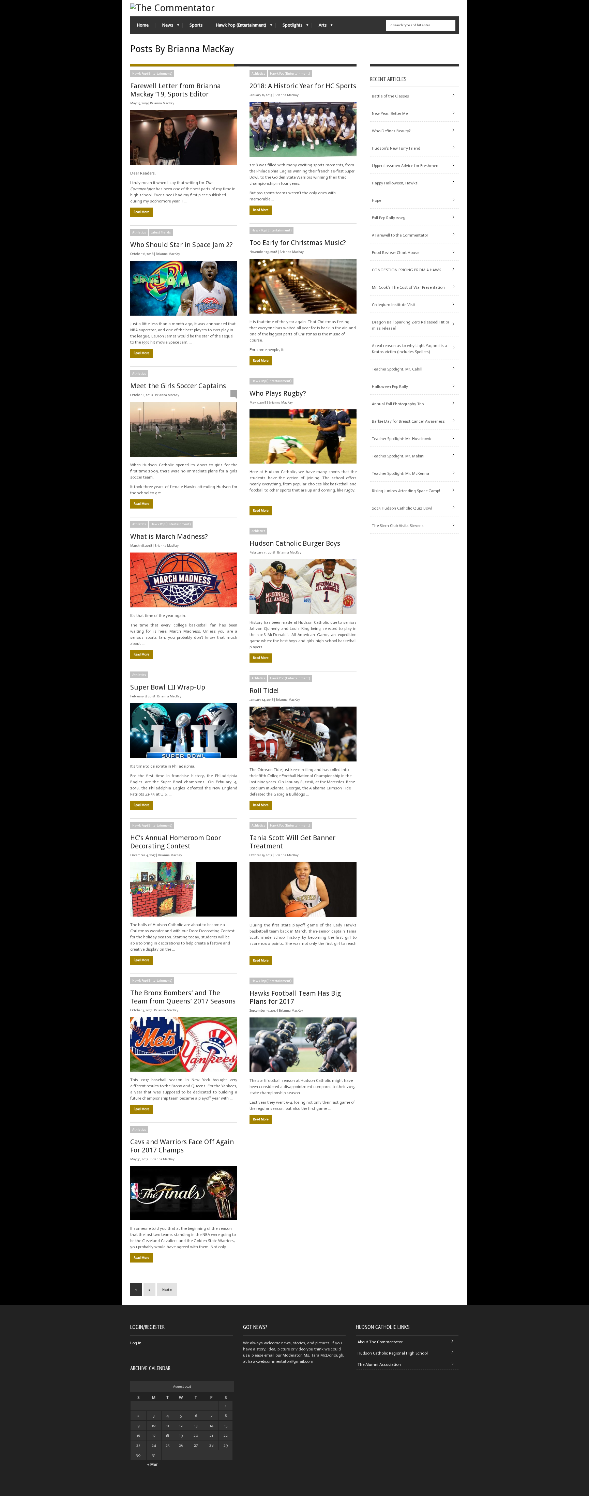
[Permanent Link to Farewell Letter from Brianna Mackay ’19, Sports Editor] (183, 137)
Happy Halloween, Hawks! (395, 183)
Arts (319, 26)
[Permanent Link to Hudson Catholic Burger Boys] (303, 586)
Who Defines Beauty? (391, 131)
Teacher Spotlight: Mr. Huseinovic (402, 438)
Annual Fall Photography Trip (398, 404)
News (164, 26)
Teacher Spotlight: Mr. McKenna (400, 473)
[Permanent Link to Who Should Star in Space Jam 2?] (183, 288)
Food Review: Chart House (395, 252)
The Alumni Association (379, 1364)
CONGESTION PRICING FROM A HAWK (406, 270)
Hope (376, 200)
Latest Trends (161, 232)
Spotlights (289, 26)
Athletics (258, 74)
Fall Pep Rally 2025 (388, 217)
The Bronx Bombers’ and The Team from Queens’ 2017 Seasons (183, 997)
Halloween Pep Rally (390, 386)
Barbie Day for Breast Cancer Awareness (408, 421)
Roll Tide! (264, 690)
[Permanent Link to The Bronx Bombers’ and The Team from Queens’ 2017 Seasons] (183, 1044)
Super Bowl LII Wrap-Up (167, 687)
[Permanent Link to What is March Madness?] (183, 580)
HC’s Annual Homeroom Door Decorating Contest (175, 842)
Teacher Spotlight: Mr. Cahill (397, 369)
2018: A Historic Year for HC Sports (303, 86)
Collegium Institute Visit (393, 304)
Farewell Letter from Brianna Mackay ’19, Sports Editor (175, 90)
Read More (141, 212)
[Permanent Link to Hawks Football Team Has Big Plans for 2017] (303, 1044)
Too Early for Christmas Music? (298, 243)
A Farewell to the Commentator (400, 235)
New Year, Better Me (390, 113)
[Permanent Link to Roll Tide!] (303, 734)
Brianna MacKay (162, 103)
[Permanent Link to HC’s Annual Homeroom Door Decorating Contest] (183, 889)
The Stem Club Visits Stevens (398, 525)
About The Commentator (380, 1342)
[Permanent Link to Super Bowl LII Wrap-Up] (183, 730)
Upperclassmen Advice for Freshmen (405, 165)
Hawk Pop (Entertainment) (237, 26)
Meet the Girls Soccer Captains (178, 386)
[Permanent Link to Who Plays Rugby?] (303, 436)
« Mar (152, 1464)
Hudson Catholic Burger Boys (295, 543)
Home (143, 25)
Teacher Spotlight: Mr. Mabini (398, 456)
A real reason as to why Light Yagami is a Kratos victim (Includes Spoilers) (409, 348)
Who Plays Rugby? (278, 393)
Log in (135, 1343)
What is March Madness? (169, 536)
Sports (196, 25)
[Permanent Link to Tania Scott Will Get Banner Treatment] (303, 889)
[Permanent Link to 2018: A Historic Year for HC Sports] (303, 129)
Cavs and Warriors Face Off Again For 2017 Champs (182, 1146)
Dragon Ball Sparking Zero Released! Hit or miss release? (410, 325)
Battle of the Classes (390, 96)
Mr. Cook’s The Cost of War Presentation (408, 287)
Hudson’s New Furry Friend (396, 148)
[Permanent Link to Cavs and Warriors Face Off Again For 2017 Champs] (183, 1193)
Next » (167, 1290)
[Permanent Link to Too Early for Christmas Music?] (303, 286)
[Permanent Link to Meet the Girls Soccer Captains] (183, 429)
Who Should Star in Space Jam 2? (181, 245)
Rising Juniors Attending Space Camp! (406, 490)
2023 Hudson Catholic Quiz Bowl (402, 508)
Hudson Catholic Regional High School (393, 1353)
